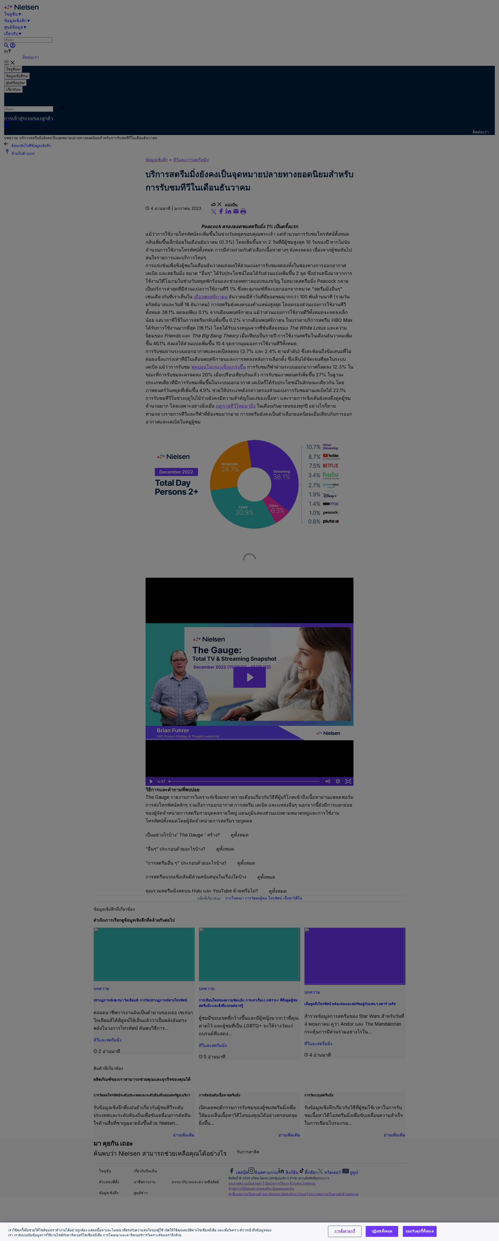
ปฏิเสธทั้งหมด (382, 1231)
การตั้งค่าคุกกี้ (344, 1231)
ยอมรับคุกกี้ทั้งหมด (420, 1231)
